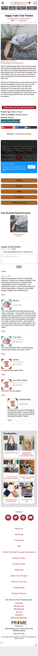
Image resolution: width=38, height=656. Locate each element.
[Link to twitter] (16, 518)
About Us (19, 528)
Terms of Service (19, 581)
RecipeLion (19, 615)
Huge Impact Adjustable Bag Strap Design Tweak (26, 454)
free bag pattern (19, 74)
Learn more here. (19, 633)
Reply (3, 295)
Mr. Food (19, 612)
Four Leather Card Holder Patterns (11, 500)
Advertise (19, 534)
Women (19, 186)
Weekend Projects (19, 202)
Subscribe (19, 570)
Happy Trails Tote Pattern (19, 235)
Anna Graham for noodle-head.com (20, 18)
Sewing (19, 180)
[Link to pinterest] (23, 518)
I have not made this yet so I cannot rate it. (18, 252)
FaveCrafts (19, 603)
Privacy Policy (19, 564)
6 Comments (22, 20)
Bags (19, 191)
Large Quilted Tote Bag (23, 134)
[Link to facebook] (8, 518)
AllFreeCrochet (19, 606)
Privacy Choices (19, 593)
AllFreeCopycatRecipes (19, 618)
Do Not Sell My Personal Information (19, 552)
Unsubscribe (19, 587)
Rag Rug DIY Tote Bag (27, 500)
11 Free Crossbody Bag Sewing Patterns (11, 477)
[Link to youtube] (31, 518)
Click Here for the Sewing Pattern (19, 107)
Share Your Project (19, 576)
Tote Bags (19, 197)
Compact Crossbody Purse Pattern (27, 477)
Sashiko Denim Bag (11, 453)
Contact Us (19, 540)
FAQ (19, 546)
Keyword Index (19, 558)
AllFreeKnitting (19, 609)
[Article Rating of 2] (14, 20)
